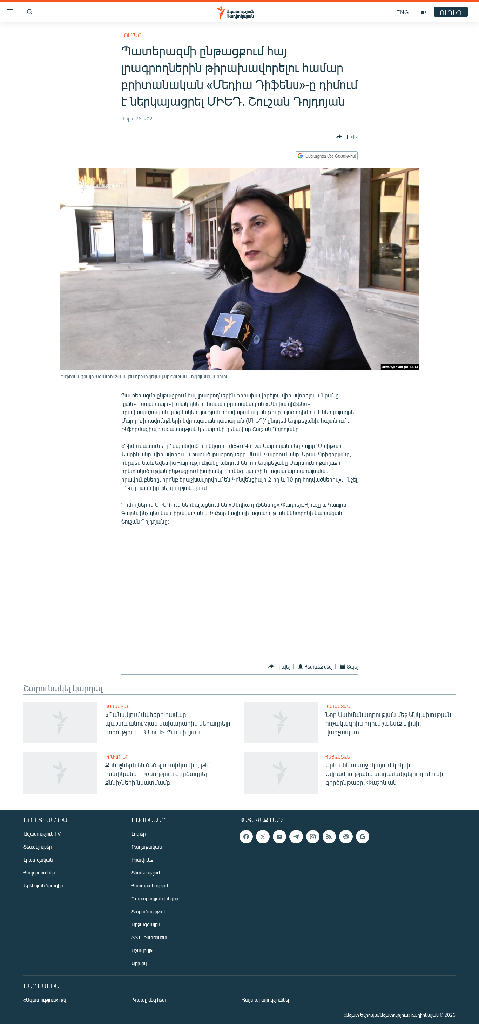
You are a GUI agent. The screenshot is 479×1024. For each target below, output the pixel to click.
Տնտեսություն (146, 873)
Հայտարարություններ (266, 1000)
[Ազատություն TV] (423, 12)
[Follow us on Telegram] (296, 836)
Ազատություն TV (42, 834)
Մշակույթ (141, 950)
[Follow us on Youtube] (279, 836)
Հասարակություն (150, 885)
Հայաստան (117, 706)
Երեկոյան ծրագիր (43, 885)
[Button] (347, 136)
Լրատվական (38, 860)
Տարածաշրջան (148, 911)
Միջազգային (145, 924)
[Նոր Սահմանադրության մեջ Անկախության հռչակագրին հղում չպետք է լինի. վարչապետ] (281, 722)
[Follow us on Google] (362, 836)
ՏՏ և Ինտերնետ (149, 937)
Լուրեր (131, 35)
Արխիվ (139, 963)
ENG (402, 12)
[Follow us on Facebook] (246, 836)
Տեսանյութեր (37, 847)
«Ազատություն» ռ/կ (44, 1000)
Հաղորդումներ (39, 873)
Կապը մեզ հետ (149, 1000)
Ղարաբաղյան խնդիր (154, 898)
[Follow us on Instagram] (312, 836)
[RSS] (329, 836)
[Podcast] (345, 836)
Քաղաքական (146, 847)
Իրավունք (117, 757)
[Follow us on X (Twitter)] (262, 836)
